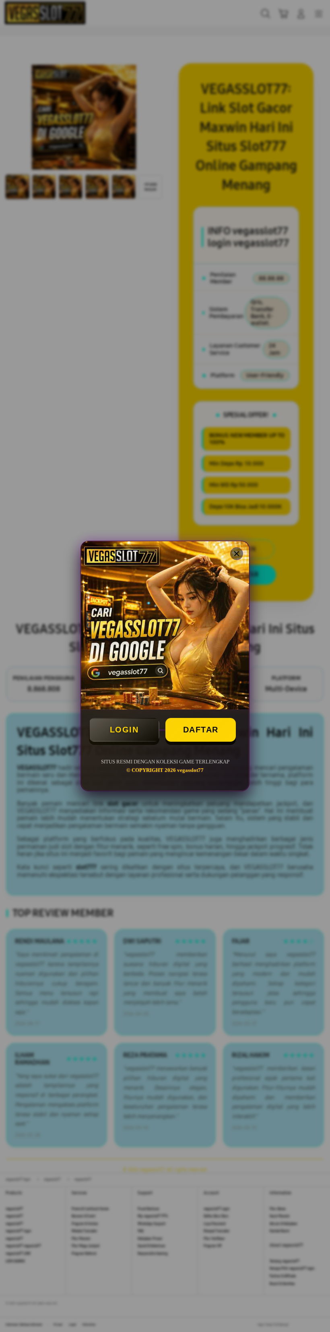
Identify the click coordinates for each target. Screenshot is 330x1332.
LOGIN (124, 729)
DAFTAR (201, 729)
